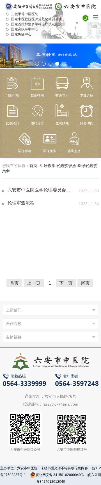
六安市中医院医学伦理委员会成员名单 (40, 189)
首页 (33, 165)
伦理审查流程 (21, 202)
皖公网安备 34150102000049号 (60, 475)
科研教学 (48, 165)
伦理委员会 (67, 165)
